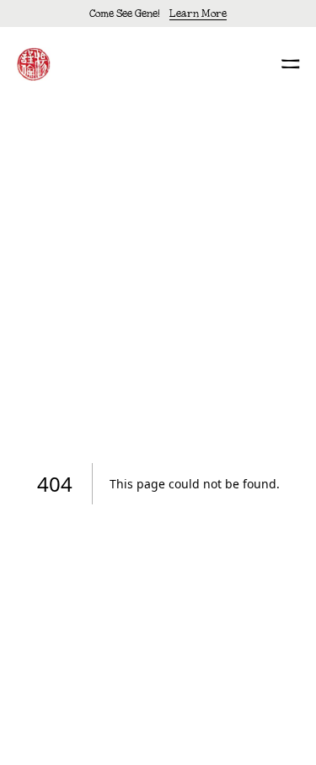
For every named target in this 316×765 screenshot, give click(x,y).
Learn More (198, 13)
